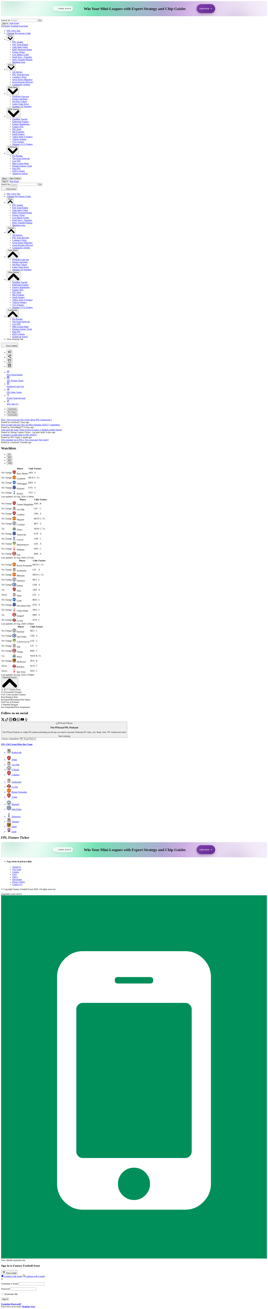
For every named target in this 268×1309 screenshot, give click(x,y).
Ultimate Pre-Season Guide (19, 33)
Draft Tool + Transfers (22, 57)
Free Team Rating (20, 44)
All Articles (17, 72)
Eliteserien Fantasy (20, 121)
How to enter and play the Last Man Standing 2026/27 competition (30, 425)
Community (12, 147)
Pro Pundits (17, 156)
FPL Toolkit (17, 42)
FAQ (14, 874)
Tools (10, 36)
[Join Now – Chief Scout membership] (134, 8)
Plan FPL (16, 168)
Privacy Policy (18, 882)
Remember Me (11, 1294)
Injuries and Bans (20, 99)
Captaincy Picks (19, 77)
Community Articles (21, 84)
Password (5, 1289)
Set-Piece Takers (19, 101)
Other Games (13, 109)
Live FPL (16, 161)
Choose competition (10, 739)
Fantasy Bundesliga (21, 124)
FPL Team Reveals (20, 74)
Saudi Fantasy (18, 134)
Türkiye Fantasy (19, 139)
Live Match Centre (20, 54)
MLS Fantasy (18, 132)
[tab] (9, 352)
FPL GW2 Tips (13, 31)
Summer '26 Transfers (22, 106)
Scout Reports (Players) (22, 82)
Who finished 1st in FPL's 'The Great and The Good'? (25, 440)
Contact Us (17, 884)
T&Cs (15, 877)
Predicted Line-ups (20, 96)
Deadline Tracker (19, 119)
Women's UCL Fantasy (22, 144)
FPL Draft (16, 129)
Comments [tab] (12, 409)
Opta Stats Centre (20, 47)
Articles (11, 65)
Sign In (5, 23)
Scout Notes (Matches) (22, 79)
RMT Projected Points (22, 49)
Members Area (18, 62)
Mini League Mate (20, 163)
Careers (15, 872)
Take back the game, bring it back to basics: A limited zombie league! (31, 430)
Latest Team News (20, 104)
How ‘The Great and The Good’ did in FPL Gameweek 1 (26, 420)
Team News (13, 87)
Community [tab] (12, 415)
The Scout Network (21, 158)
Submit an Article (20, 173)
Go (40, 20)
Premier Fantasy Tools (22, 166)
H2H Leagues (18, 171)
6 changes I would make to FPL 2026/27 (19, 435)
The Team (16, 869)
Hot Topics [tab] (12, 412)
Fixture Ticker (18, 52)
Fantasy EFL (18, 126)
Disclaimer (17, 879)
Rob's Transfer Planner (22, 59)
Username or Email (9, 1284)
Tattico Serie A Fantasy (22, 137)
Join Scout (14, 23)
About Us (16, 867)
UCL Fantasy (18, 142)
